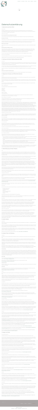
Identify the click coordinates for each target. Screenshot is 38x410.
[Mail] (21, 407)
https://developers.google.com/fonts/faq (18, 369)
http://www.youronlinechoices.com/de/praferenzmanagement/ (10, 330)
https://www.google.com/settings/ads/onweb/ (6, 291)
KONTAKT (26, 403)
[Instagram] (16, 407)
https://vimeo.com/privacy (27, 364)
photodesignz (25, 408)
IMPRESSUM (29, 403)
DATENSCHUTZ (33, 403)
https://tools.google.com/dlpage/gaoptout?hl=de (9, 258)
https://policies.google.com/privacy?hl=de (28, 309)
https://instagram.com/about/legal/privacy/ (23, 231)
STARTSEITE (22, 403)
